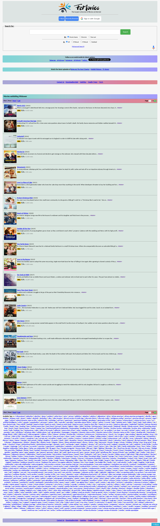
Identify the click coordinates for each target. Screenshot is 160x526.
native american (150, 470)
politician (22, 480)
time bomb (148, 498)
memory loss (103, 466)
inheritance (66, 458)
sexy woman (78, 488)
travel (45, 502)
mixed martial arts (74, 468)
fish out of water (144, 448)
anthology (52, 420)
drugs (18, 444)
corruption (52, 438)
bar (155, 422)
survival (6, 496)
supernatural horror (79, 494)
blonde (124, 426)
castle (143, 430)
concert (22, 438)
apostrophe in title (103, 420)
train (148, 500)
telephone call (49, 498)
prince (106, 480)
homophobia (40, 456)
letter (133, 460)
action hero (58, 416)
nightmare (111, 472)
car (102, 430)
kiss (85, 460)
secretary (19, 488)
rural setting (147, 484)
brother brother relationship (120, 428)
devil (124, 440)
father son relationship (37, 448)
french (116, 450)
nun (58, 474)
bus (22, 430)
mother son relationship (21, 470)
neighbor (16, 472)
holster (20, 456)
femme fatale (80, 448)
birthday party (97, 426)
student (10, 494)
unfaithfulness (16, 504)
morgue (129, 468)
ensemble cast (123, 444)
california (57, 430)
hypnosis (16, 458)
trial (57, 502)
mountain (43, 470)
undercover (149, 502)
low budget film (100, 462)
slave (114, 490)
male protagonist (37, 464)
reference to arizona (141, 482)
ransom (103, 482)
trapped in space (36, 502)
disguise (55, 442)
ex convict (33, 446)
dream (122, 442)
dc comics (55, 440)
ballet (130, 422)
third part (102, 498)
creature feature (88, 438)
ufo (136, 502)
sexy (70, 488)
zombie (121, 510)
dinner (155, 440)
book (16, 428)
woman (67, 508)
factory (101, 446)
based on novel (78, 424)
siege (11, 490)
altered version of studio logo (74, 418)
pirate (96, 478)
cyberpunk (138, 438)
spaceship (28, 492)
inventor (113, 458)
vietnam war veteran (150, 504)
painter (138, 476)
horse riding (83, 456)
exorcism (41, 446)
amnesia (148, 418)
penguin (50, 478)
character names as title (121, 432)
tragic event (142, 500)
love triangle (89, 462)
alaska (29, 418)
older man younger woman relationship (122, 474)
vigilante (7, 506)
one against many (38, 476)
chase (133, 432)
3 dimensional (20, 416)
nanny (121, 470)
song (22, 492)
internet (81, 458)
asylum (50, 422)
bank (139, 422)
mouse (50, 470)
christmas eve (89, 434)
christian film (71, 434)
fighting (101, 448)
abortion (37, 416)
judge (51, 460)
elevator (91, 444)
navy (6, 472)
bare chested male (9, 424)
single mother (42, 490)
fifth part (90, 448)
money (109, 468)
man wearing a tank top (70, 464)
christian (62, 434)
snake (148, 490)
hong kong (69, 456)
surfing (111, 494)
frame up (95, 450)
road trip (110, 484)
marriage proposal (31, 466)
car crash (125, 430)
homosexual (50, 456)
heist (82, 454)
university (58, 504)
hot (116, 456)
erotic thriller (146, 444)
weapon (137, 506)
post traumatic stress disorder (64, 480)
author (94, 422)
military (5, 468)
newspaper (76, 472)
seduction (38, 488)
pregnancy (85, 480)
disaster (26, 442)
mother (141, 468)
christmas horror (101, 434)
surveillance (152, 494)
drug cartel (147, 442)
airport (23, 418)
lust (115, 462)
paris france (17, 478)
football (37, 450)
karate (62, 460)
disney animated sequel (73, 442)
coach (73, 436)
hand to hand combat (44, 454)
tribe (62, 502)
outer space (117, 476)
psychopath (39, 482)
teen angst (12, 498)
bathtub (141, 424)
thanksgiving (84, 498)
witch (44, 508)
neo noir (23, 472)
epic (131, 444)
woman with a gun (148, 508)
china (50, 434)
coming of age (140, 436)
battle (6, 426)
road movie (101, 484)
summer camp (35, 494)
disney (61, 442)
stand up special (96, 492)
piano (82, 478)
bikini (81, 426)
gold (64, 452)
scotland (124, 486)
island (141, 458)
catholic (152, 430)
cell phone (19, 432)
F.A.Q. (101, 82)
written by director (90, 510)
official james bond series (88, 474)
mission (63, 468)
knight (101, 460)
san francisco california (19, 486)
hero (99, 454)
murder (56, 470)
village (19, 506)
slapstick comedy (98, 490)
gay (38, 452)
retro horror (58, 484)
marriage (21, 466)
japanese (13, 460)
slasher (108, 490)
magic (135, 462)
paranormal (8, 478)
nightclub (103, 472)
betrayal (58, 426)
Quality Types (92, 82)
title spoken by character (55, 500)
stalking (74, 492)
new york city (66, 472)
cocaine (78, 436)
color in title (118, 436)
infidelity (58, 458)
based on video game (121, 424)
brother (106, 428)
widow (15, 508)
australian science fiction (82, 422)
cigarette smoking (142, 434)
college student (101, 436)
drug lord (11, 444)
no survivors (139, 472)
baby (113, 422)
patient (43, 478)
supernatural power (95, 494)
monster (116, 468)
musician (108, 470)
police (113, 478)
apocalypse (92, 420)
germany (50, 452)
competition (151, 436)
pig (87, 478)
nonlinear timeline (19, 474)
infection (50, 458)
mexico (153, 466)
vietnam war (137, 504)
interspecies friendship (93, 458)
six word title (76, 490)
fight (95, 448)
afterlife (148, 416)
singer (16, 490)
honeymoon (60, 456)
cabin (36, 430)
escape (6, 446)
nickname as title (88, 472)
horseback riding (94, 456)
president (93, 480)
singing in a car (31, 490)
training (14, 502)
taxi (126, 496)
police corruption (122, 478)
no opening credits (127, 472)
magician (141, 462)
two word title (128, 502)
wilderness (30, 508)
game (21, 452)
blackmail (117, 426)
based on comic (50, 424)
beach (12, 426)
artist (20, 422)
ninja (118, 472)
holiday (14, 456)
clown (67, 436)
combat (131, 436)
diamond (130, 440)
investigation (122, 458)
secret (143, 486)
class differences (27, 436)
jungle (56, 460)
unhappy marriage (29, 504)
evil (20, 446)
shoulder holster (139, 488)
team (5, 498)
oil (99, 474)
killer (76, 460)
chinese (55, 434)
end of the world (104, 444)
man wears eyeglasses (102, 464)
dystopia (56, 444)
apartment (68, 420)
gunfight (132, 452)
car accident (109, 430)
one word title (62, 476)
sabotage (7, 486)
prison (118, 480)
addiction (78, 416)
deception (73, 440)
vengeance (113, 504)
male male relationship (22, 464)
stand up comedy (84, 492)
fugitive (140, 450)
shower (5, 490)
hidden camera (120, 454)
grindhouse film (106, 452)
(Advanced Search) (78, 46)
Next (14, 101)
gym (137, 452)
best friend (50, 426)
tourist (120, 500)
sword (54, 496)
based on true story (105, 424)
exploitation (60, 446)
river (94, 484)
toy (135, 500)
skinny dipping (87, 490)
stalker (68, 492)
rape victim (111, 482)
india (44, 458)
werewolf (152, 506)
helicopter (88, 454)
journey (45, 460)
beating (22, 426)
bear (16, 426)
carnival (131, 430)
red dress (119, 482)
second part (136, 486)
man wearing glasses (87, 464)
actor (65, 416)
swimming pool (45, 496)
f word (95, 446)
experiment (50, 446)
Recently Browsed (72, 19)
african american (117, 416)
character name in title (104, 432)
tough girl (105, 500)
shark (98, 488)
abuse (44, 416)
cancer (91, 430)
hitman (7, 456)
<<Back (61, 19)
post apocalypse (47, 480)
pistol (102, 478)
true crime (84, 502)
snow (5, 492)
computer (7, 438)
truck (77, 502)
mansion (151, 464)
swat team (35, 496)
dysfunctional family (28, 444)
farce (138, 446)
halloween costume (18, 454)
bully (10, 430)
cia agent (121, 434)
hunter (141, 456)
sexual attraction (62, 488)
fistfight (154, 448)
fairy (107, 446)
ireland (130, 458)
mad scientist (122, 462)
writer (53, 510)
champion (74, 432)
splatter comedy (49, 492)
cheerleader (151, 432)
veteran (121, 504)
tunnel (91, 502)
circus (152, 434)
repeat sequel (14, 484)
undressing (6, 504)
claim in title (16, 436)
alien (50, 418)
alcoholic (35, 418)
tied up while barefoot (135, 498)
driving (135, 442)
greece (87, 452)
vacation (86, 504)
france (102, 450)
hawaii (76, 454)
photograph (58, 478)
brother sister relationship (141, 428)
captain (97, 430)
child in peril (22, 434)
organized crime (89, 476)
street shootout (122, 492)
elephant (84, 444)
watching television (105, 506)
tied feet (123, 498)
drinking (129, 442)
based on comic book (64, 424)
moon (123, 468)
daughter (47, 440)
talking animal (76, 496)
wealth (130, 506)
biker (76, 426)
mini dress (23, 468)
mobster (85, 468)
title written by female (73, 500)
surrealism (142, 494)
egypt (77, 444)
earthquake (70, 444)
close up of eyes (58, 436)
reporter (23, 484)
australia (62, 422)
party (37, 478)
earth (62, 444)
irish (135, 458)
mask (66, 466)
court (65, 438)
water (125, 506)
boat (6, 428)
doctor (91, 442)
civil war (7, 436)
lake (112, 460)
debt (66, 440)
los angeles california (65, 462)
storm (106, 492)
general (43, 452)
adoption (86, 416)
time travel (24, 500)
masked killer (74, 466)
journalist (37, 460)
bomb (11, 428)
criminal (98, 438)
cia (116, 434)
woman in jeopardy (77, 508)
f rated (89, 446)
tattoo (121, 496)
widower (23, 508)
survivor (13, 496)
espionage (14, 446)
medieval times (85, 466)
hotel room (128, 456)
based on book (39, 424)
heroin (104, 454)
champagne (66, 432)
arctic (113, 420)
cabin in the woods (46, 430)
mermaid (146, 466)
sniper (154, 490)
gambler (7, 452)
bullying (16, 430)
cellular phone (42, 432)
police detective (135, 478)
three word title (112, 498)
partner (31, 478)
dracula (110, 442)
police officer (146, 478)
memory (95, 466)
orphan (109, 476)
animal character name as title (26, 420)
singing (22, 490)
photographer (68, 478)
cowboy (71, 438)
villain (24, 506)
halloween (6, 454)
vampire (93, 504)
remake (5, 484)
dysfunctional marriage (44, 444)
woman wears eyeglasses (131, 508)
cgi (49, 432)
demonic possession (91, 440)
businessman (29, 430)
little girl (146, 460)
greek (93, 452)
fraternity (108, 450)
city (156, 434)
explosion (68, 446)
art (153, 420)
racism (92, 482)
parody (25, 478)
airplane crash (14, 418)
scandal (60, 486)
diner (149, 440)
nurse (63, 474)
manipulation (142, 464)
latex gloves (120, 460)
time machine (14, 500)
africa (108, 416)
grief (97, 452)
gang (26, 452)
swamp (27, 496)
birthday (88, 426)
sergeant (52, 488)
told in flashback (87, 500)
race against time (82, 482)
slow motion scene (129, 490)
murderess (83, 470)
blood (142, 426)
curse (131, 438)
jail (155, 458)
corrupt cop (43, 438)
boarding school (150, 426)
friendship (128, 450)
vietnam (128, 504)
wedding (145, 506)
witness (50, 508)
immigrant (24, 458)
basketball (133, 424)
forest (56, 450)
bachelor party (121, 422)
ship (108, 488)
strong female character (137, 492)
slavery (119, 490)
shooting (114, 488)
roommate (137, 484)
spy (63, 492)
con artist (15, 438)
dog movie (102, 442)
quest (67, 482)
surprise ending (132, 494)
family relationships (129, 446)
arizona (119, 420)
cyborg (146, 438)
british (100, 428)
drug (140, 442)
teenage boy (21, 498)
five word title (10, 450)
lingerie (139, 460)
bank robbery (147, 422)
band (135, 422)
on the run (26, 476)
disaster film (35, 442)
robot (123, 484)
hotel (121, 456)
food (31, 450)
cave (12, 432)
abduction (29, 416)
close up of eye (47, 436)
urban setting (73, 504)
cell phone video (30, 432)
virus (44, 506)
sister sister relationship (62, 490)
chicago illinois (7, 434)
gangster (32, 452)
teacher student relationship (145, 496)
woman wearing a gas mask (112, 508)
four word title (76, 450)
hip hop (153, 454)
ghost (56, 452)
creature (78, 438)
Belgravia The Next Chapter (80, 69)
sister (50, 490)
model (103, 468)
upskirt (65, 504)
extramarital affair (79, 446)
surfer (105, 494)
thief (96, 498)
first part (135, 448)
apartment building (80, 420)
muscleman (92, 470)
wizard (56, 508)
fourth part (86, 450)
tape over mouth (112, 496)
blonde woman (133, 426)
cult (120, 438)
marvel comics (58, 466)
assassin (26, 422)
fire (115, 448)
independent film (35, 458)
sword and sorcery (64, 496)
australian (69, 422)
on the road (17, 476)
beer (28, 426)
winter (38, 508)
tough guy (113, 500)
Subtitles (83, 82)
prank (78, 480)
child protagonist (34, 434)
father (149, 446)
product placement (149, 480)
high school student (142, 454)
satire (55, 486)
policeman (14, 480)
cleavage (37, 436)
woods (24, 510)
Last (19, 101)
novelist (41, 474)
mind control (14, 468)
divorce (85, 442)
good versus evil (73, 452)
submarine (17, 494)
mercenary (138, 466)
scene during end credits (87, 486)
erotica (155, 444)
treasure (51, 502)
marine (13, 466)
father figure (23, 448)
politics (29, 480)
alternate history (91, 418)
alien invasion (57, 418)
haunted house (68, 454)
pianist (77, 478)
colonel (110, 436)
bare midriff (21, 424)
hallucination (31, 454)
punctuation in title (51, 482)
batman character (151, 424)
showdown (150, 488)
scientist (117, 486)
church (111, 434)
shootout (122, 488)
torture (97, 500)
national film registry (136, 470)
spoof (58, 492)
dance (12, 440)
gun (126, 452)
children (43, 434)
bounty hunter (24, 428)
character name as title (87, 432)
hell (95, 454)
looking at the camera (49, 462)
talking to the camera (90, 496)
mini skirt (31, 468)
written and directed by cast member (69, 510)
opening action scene (75, 476)
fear (58, 448)
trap (20, 502)
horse (76, 456)
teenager (40, 498)
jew (26, 460)
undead (141, 502)
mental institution (126, 466)
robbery (117, 484)
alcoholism (43, 418)
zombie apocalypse (132, 510)
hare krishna (57, 454)
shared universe (89, 488)
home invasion (29, 456)
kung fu (107, 460)
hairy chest (150, 452)
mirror (46, 468)
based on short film (91, 424)
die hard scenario (140, 440)
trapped (26, 502)
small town (141, 490)
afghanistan (101, 416)
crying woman (112, 438)
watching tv (117, 506)
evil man (26, 446)
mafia (130, 462)
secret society (9, 488)
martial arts (48, 466)
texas (69, 498)
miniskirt (39, 468)
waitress (88, 506)
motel (135, 468)
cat (148, 430)
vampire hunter (103, 504)
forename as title (47, 450)
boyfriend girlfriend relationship (57, 428)
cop (36, 438)
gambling (15, 452)
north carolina (32, 474)
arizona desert (128, 420)
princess (112, 480)
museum (101, 470)
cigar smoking (130, 434)
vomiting (66, 506)
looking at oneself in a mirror (30, 462)
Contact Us (60, 82)
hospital (104, 456)
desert (110, 440)
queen (62, 482)
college (92, 436)
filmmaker (108, 448)
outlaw (125, 476)
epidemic (137, 444)
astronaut (43, 422)
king (81, 460)
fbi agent (53, 448)
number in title (50, 474)
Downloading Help (72, 82)
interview (105, 458)
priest (100, 480)
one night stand (50, 476)
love (82, 462)
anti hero (60, 420)
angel (154, 418)
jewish (31, 460)
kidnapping (69, 460)
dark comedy (32, 440)
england (114, 444)
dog (96, 442)
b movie (107, 422)
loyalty (110, 462)
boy (43, 428)
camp (78, 430)
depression (103, 440)
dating (40, 440)
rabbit (73, 482)
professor (15, 482)
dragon (116, 442)
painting (145, 476)
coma (126, 436)
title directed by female (38, 500)
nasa (126, 470)
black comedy (107, 426)
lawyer (127, 460)
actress (71, 416)
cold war (85, 436)
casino (138, 430)
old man (104, 474)
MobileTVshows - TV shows (100, 69)
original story (101, 476)
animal (12, 420)
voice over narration (54, 506)
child (15, 434)
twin (114, 502)
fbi (47, 448)
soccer (11, 492)
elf (96, 444)
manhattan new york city (120, 464)
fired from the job (124, 448)
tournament (128, 500)
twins (120, 502)
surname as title (120, 494)
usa (81, 504)
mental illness (114, 466)
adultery (93, 416)
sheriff (103, 488)
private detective (135, 480)
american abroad (138, 418)
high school (130, 454)
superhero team (55, 494)
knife (96, 460)
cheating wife (141, 432)
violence (38, 506)
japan (7, 460)
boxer (33, 428)
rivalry (89, 484)
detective (117, 440)
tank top (101, 496)
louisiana (76, 462)
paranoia (152, 476)
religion (151, 482)
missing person (55, 468)
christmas (80, 434)
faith (119, 446)
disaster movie (46, 442)
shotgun (129, 488)
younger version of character (108, 510)
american (128, 418)
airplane (5, 418)
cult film (125, 438)
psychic (31, 482)
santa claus (32, 486)
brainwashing (74, 428)
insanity (74, 458)
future (153, 450)
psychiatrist (24, 482)
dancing (23, 440)
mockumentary (94, 468)
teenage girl (31, 498)
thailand (75, 498)
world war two (44, 510)
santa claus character (44, 486)
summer (26, 494)
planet (107, 478)
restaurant (49, 484)
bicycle (64, 426)
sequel (45, 488)
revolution (81, 484)
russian (154, 484)
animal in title (43, 420)
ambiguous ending (117, 418)
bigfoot (70, 426)
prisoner (125, 480)
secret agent (151, 486)
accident (50, 416)
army (149, 420)
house (136, 456)
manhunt (133, 464)
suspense (20, 496)
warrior (94, 506)
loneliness (15, 462)
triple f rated (69, 502)
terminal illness (61, 498)
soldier (16, 492)
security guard (29, 488)
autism (101, 422)
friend (121, 450)
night (96, 472)
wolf (61, 508)
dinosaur (8, 442)
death (61, 440)
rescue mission (39, 484)
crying (104, 438)
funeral (146, 450)
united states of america (45, 504)
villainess (31, 506)
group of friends (118, 452)
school (110, 486)
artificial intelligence (10, 422)
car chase (117, 430)
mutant (115, 470)
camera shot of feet (68, 430)
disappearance (17, 442)
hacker (143, 452)
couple (59, 438)
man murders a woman (53, 464)
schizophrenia (102, 486)
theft (91, 498)
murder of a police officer (69, 470)
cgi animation (55, 432)
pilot (91, 478)
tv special (109, 502)
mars (40, 466)
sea (129, 486)
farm (143, 446)
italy (150, 458)
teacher (131, 496)
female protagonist (67, 448)
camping (84, 430)
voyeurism (80, 506)
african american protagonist (134, 416)
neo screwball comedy (35, 472)
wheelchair (8, 508)
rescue (30, 484)
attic (56, 422)
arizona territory (140, 420)
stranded (112, 492)
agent (154, 416)
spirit (40, 492)
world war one (33, 510)
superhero (44, 494)
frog (134, 450)
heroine (111, 454)
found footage (65, 450)
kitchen (90, 460)
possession (36, 480)
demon (80, 440)
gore (81, 452)
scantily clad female (71, 486)
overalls (131, 476)
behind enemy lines (38, 426)
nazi (10, 472)
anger (7, 420)
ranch (97, 482)
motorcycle (34, 470)
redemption (128, 482)
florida (26, 450)
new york (57, 472)
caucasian (7, 432)
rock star (129, 484)
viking (13, 506)
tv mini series (99, 502)
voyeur (72, 506)
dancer (17, 440)
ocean (76, 474)
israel (146, 458)
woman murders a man (94, 508)
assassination (34, 422)
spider (35, 492)
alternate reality (103, 418)
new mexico (49, 472)
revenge (74, 484)
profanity (7, 482)
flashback (19, 450)
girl (61, 452)
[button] (90, 18)
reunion (67, 484)
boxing (38, 428)
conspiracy (30, 438)
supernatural (67, 494)
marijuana (6, 466)
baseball (29, 424)
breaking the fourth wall (88, 428)
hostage (111, 456)
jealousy (20, 460)
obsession (69, 474)
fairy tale (113, 446)
